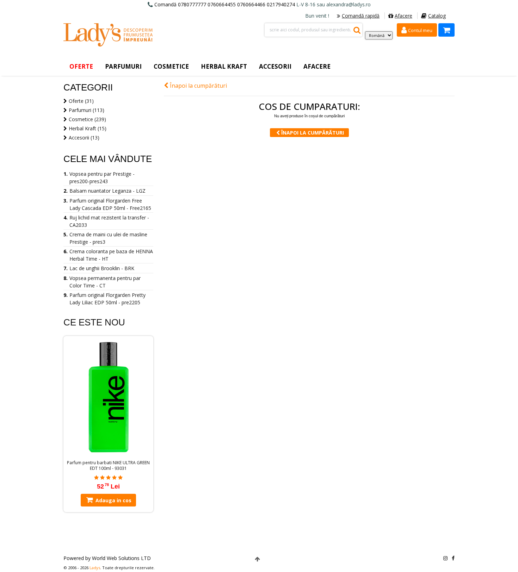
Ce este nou (94, 322)
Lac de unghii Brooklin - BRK (101, 268)
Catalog (437, 15)
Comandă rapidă (361, 15)
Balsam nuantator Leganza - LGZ (107, 190)
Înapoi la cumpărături (197, 85)
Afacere (403, 15)
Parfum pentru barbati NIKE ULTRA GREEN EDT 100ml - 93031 (108, 465)
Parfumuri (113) (86, 110)
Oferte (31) (81, 101)
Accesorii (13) (84, 137)
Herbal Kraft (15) (87, 128)
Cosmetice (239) (87, 119)
